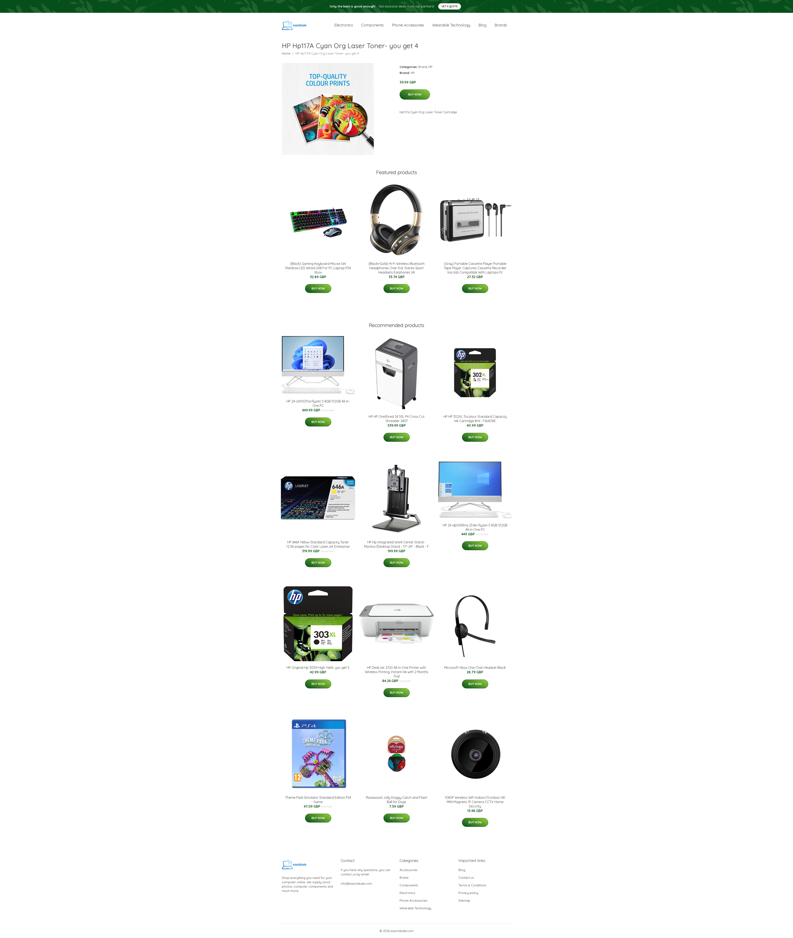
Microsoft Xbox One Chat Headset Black (475, 667)
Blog (482, 25)
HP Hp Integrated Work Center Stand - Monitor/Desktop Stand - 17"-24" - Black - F (396, 544)
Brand (422, 67)
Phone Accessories (413, 900)
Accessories (409, 870)
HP (430, 67)
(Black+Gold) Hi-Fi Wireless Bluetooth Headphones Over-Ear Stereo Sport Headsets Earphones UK (396, 268)
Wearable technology (451, 25)
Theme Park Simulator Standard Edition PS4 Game (318, 799)
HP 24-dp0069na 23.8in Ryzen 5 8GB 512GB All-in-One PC (475, 527)
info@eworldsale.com (356, 884)
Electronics (343, 25)
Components (372, 25)
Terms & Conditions (472, 885)
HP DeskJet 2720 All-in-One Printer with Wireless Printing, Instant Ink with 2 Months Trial (396, 671)
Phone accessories (408, 25)
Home (286, 53)
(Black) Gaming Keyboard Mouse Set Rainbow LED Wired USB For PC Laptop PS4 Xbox (318, 268)
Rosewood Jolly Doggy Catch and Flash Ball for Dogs (396, 799)
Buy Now (414, 94)
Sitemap (464, 900)
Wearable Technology (415, 908)
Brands (501, 25)
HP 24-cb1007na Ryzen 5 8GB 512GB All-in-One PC (318, 403)
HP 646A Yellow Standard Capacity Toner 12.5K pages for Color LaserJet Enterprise (318, 544)
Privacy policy (468, 893)
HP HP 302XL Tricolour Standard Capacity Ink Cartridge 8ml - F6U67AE (475, 418)
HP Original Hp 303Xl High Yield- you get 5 (318, 667)
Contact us (466, 878)
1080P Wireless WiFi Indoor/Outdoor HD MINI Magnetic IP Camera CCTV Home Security (475, 801)
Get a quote (450, 6)
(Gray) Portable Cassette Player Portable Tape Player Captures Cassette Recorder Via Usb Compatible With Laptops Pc (475, 268)
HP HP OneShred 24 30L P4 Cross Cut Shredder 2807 (397, 418)
